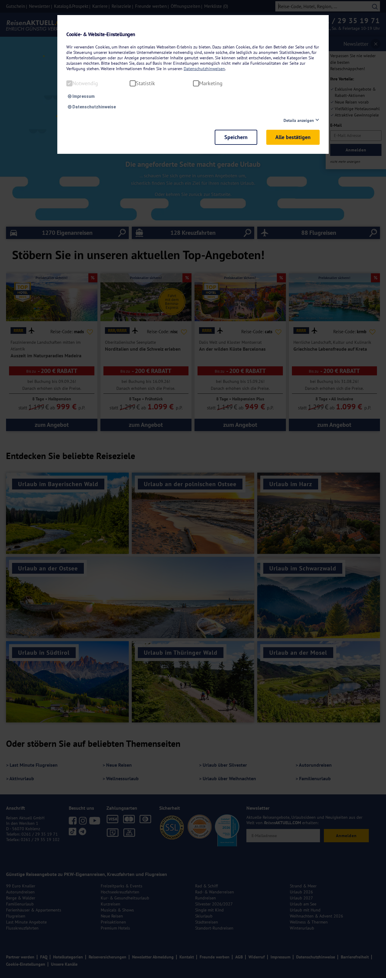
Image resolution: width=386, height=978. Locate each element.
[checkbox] (69, 83)
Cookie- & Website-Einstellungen (100, 34)
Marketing (211, 83)
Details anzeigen (298, 120)
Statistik (145, 83)
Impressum (83, 96)
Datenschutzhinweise (93, 106)
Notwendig (85, 83)
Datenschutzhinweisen (204, 68)
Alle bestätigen (293, 137)
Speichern (236, 137)
